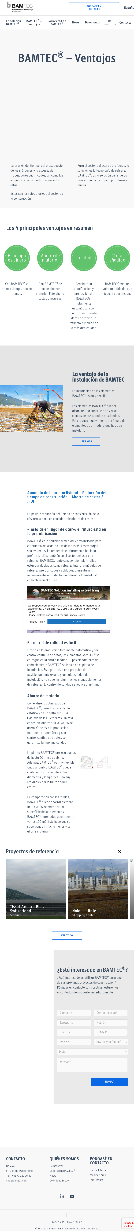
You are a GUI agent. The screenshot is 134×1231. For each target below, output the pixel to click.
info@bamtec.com (16, 1180)
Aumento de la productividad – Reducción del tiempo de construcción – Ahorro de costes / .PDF (66, 497)
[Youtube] (72, 1196)
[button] (119, 851)
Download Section (60, 1180)
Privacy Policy (37, 621)
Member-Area (98, 1175)
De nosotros (110, 23)
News (75, 22)
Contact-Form (98, 1170)
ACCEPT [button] (76, 621)
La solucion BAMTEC (62, 1171)
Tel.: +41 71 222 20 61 (18, 1175)
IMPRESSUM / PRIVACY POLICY (67, 1222)
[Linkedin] (62, 1196)
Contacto (125, 22)
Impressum (96, 1180)
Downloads (92, 22)
